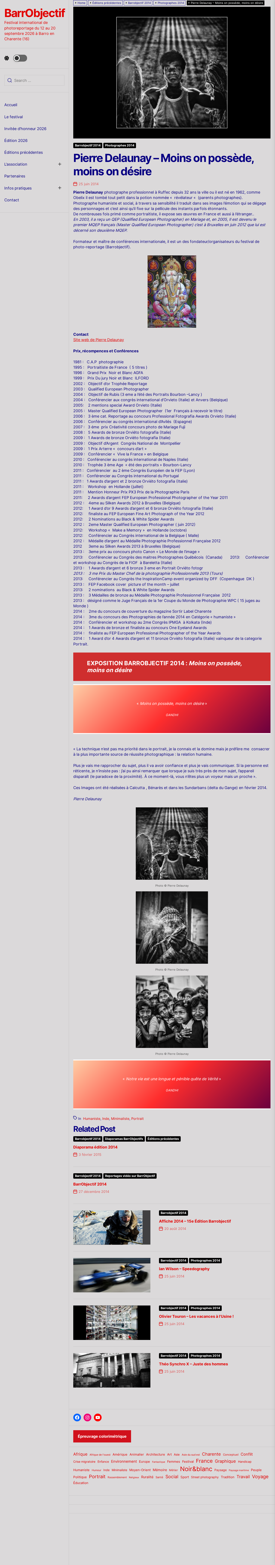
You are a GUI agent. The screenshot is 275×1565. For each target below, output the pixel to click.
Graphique (225, 1461)
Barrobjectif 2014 (88, 145)
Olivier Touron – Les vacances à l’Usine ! (196, 1316)
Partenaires (14, 176)
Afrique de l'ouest (100, 1454)
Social (171, 1476)
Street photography (205, 1477)
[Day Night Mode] (15, 58)
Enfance (103, 1461)
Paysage (220, 1470)
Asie (177, 1454)
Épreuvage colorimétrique (102, 1436)
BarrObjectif (34, 13)
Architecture (155, 1454)
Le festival (13, 117)
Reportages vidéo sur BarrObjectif (130, 1176)
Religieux (134, 1477)
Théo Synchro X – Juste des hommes (193, 1364)
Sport (184, 1477)
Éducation (80, 1483)
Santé (159, 1477)
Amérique (120, 1454)
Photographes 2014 (119, 145)
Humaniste (91, 1118)
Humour (96, 1470)
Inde (105, 1118)
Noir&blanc (196, 1469)
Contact (11, 200)
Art (169, 1454)
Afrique (80, 1454)
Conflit (247, 1454)
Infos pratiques (18, 188)
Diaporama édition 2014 (95, 1147)
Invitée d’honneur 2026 (25, 128)
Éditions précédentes (23, 152)
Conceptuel (230, 1454)
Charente (211, 1454)
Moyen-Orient (140, 1470)
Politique (80, 1477)
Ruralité (147, 1477)
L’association (15, 164)
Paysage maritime (239, 1470)
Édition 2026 (16, 140)
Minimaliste (120, 1118)
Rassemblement (117, 1477)
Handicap (245, 1461)
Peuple (256, 1470)
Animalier (137, 1454)
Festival (188, 1462)
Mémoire (160, 1470)
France (204, 1461)
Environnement (124, 1461)
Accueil (10, 105)
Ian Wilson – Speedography (184, 1269)
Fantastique (158, 1462)
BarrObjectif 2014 (90, 1184)
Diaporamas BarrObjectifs (124, 1139)
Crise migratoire (84, 1461)
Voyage (260, 1476)
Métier (173, 1470)
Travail (243, 1476)
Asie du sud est (191, 1454)
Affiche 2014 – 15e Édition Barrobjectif (195, 1221)
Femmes (173, 1462)
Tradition (227, 1477)
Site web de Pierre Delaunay (98, 339)
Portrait (137, 1118)
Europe (144, 1462)
